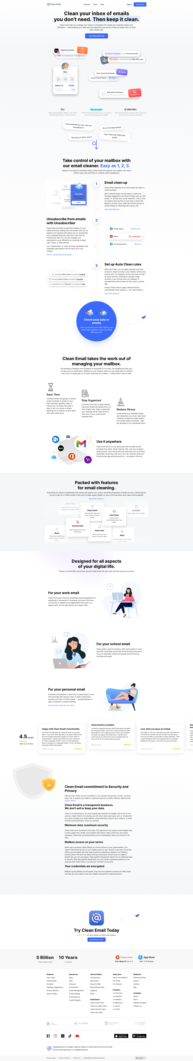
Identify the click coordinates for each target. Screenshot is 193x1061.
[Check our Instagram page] (55, 1036)
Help (102, 4)
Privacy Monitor (53, 990)
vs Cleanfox (117, 996)
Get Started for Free (96, 939)
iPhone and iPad (139, 978)
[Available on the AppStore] (121, 1036)
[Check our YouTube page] (77, 1036)
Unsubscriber (52, 981)
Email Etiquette (75, 1000)
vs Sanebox (117, 999)
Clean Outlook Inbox (98, 1009)
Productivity (73, 987)
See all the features (112, 209)
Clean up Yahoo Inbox (98, 1006)
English (140, 1058)
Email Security (74, 997)
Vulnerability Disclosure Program (94, 1058)
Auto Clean (51, 978)
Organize (93, 990)
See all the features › (96, 499)
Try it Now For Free (96, 36)
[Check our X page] (62, 1036)
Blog (71, 978)
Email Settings (74, 994)
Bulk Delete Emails (97, 987)
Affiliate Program (139, 1003)
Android (136, 984)
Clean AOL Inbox (96, 1012)
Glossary (72, 984)
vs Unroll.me (117, 993)
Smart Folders (52, 994)
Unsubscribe (95, 978)
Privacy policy (51, 1058)
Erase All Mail (95, 984)
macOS (136, 981)
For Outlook (117, 984)
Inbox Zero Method (120, 978)
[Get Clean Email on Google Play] (139, 1036)
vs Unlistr (116, 1009)
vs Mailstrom (118, 1003)
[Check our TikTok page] (70, 1036)
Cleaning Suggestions (55, 987)
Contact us (137, 1006)
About (135, 996)
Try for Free (140, 4)
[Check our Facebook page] (48, 1036)
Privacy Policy (70, 801)
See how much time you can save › (61, 705)
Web (135, 987)
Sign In (129, 4)
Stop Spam (94, 981)
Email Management (76, 990)
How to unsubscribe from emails (59, 255)
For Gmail (116, 981)
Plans (95, 4)
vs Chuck (116, 1006)
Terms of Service (64, 1058)
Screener (50, 984)
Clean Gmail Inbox (97, 1003)
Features (87, 4)
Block (92, 994)
